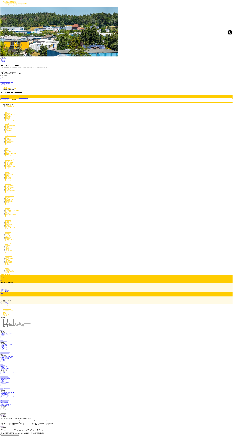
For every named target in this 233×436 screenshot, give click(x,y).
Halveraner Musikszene (5, 352)
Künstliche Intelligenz (9, 196)
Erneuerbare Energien (9, 141)
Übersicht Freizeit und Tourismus (6, 356)
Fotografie (7, 150)
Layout (6, 198)
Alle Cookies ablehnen (5, 434)
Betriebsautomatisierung (10, 125)
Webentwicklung (8, 265)
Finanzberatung (8, 145)
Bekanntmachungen (4, 337)
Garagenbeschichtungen (10, 155)
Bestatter (7, 124)
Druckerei (7, 137)
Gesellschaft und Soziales (8, 310)
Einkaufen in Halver (5, 98)
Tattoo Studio (7, 240)
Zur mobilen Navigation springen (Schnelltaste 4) (12, 4)
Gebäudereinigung (8, 160)
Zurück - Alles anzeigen (5, 274)
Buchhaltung (7, 127)
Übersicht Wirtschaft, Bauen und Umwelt (8, 372)
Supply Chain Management (10, 239)
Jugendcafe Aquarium (4, 400)
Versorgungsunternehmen (5, 388)
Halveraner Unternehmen (14, 98)
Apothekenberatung (9, 107)
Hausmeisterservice (9, 163)
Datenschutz (2, 60)
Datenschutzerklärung (197, 411)
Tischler (6, 246)
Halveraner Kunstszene (4, 353)
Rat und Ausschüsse (4, 336)
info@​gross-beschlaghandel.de (6, 303)
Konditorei (7, 191)
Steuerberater (7, 235)
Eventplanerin (8, 142)
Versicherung (7, 260)
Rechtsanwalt (7, 221)
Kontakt (4, 312)
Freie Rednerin (8, 151)
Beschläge (7, 123)
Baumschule (7, 118)
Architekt (7, 108)
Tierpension (7, 245)
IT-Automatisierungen (9, 180)
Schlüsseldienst (8, 226)
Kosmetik (7, 195)
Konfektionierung (8, 192)
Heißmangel (7, 165)
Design (6, 135)
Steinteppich (7, 234)
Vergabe (2, 385)
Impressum (2, 61)
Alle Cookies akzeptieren (14, 434)
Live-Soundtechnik (9, 199)
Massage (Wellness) (9, 203)
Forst (6, 149)
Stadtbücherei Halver (4, 349)
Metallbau (7, 204)
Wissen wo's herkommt (4, 377)
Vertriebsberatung (8, 261)
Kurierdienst (7, 197)
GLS (1, 276)
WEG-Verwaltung (8, 267)
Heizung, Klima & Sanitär (10, 166)
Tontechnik (7, 248)
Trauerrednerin (8, 251)
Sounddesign (7, 233)
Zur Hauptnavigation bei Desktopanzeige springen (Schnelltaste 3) (15, 3)
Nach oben (2, 317)
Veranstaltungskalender (4, 358)
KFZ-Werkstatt (8, 188)
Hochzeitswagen (8, 169)
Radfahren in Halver (4, 366)
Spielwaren (2, 278)
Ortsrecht (2, 338)
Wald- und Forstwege (4, 373)
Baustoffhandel (8, 119)
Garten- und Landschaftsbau (10, 157)
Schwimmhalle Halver (4, 368)
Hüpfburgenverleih (9, 174)
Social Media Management (10, 231)
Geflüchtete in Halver (4, 405)
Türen (6, 255)
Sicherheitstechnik (8, 229)
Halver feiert (2, 359)
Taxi (6, 241)
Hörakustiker (7, 171)
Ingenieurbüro (8, 178)
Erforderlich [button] (2, 415)
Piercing (6, 216)
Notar (6, 212)
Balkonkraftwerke (8, 111)
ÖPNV (1, 389)
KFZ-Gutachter (8, 184)
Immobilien (7, 175)
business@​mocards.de (4, 290)
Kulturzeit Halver (3, 345)
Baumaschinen (8, 116)
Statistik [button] (2, 426)
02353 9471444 (3, 289)
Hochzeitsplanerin (8, 168)
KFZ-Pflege (7, 186)
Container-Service (8, 130)
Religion (2, 403)
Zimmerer (7, 272)
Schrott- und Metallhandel (10, 227)
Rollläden (7, 225)
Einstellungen (3, 414)
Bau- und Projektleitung (10, 114)
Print (6, 219)
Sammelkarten (3, 277)
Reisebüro (7, 223)
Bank (6, 112)
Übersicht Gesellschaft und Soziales (7, 392)
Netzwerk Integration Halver (5, 404)
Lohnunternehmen (8, 200)
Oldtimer (7, 213)
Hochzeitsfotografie (9, 167)
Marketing (7, 202)
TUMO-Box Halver (4, 347)
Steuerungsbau (8, 236)
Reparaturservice (8, 224)
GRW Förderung (3, 380)
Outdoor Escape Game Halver (6, 357)
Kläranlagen (7, 189)
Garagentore (7, 156)
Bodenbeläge (7, 126)
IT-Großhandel (8, 183)
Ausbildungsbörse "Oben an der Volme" (8, 374)
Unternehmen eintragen (23, 98)
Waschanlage (7, 263)
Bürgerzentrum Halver (4, 395)
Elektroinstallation (8, 139)
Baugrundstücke (3, 384)
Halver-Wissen (3, 348)
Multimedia (7, 208)
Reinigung (7, 222)
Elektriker (7, 138)
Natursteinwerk (8, 211)
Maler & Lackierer (8, 201)
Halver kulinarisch (4, 360)
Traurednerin (7, 252)
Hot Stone (7, 172)
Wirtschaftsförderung (4, 379)
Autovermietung (8, 109)
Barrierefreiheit (6, 314)
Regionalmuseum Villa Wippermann (7, 350)
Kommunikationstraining (10, 190)
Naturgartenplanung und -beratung (12, 210)
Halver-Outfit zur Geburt (5, 393)
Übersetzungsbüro (8, 256)
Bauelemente (7, 115)
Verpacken (7, 259)
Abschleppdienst (8, 105)
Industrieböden (8, 177)
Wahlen (1, 340)
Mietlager (7, 205)
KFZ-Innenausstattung (9, 185)
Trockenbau (7, 253)
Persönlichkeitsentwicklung (10, 214)
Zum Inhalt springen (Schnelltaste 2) (10, 2)
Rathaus (2, 335)
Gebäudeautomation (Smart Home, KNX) (13, 159)
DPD (1, 275)
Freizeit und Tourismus (7, 307)
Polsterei (7, 217)
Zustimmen (4, 416)
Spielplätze (2, 367)
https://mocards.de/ (4, 291)
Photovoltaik (7, 215)
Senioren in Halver (4, 401)
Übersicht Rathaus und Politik (6, 333)
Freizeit (1, 362)
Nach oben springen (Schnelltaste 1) (10, 1)
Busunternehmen (8, 128)
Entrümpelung (8, 140)
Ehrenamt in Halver (4, 402)
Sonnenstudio (8, 232)
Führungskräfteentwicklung (10, 153)
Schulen (2, 346)
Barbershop (7, 113)
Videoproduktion (8, 262)
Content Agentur (8, 131)
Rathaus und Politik (6, 305)
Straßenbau (7, 238)
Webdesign (7, 264)
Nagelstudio (7, 209)
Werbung (7, 268)
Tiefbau (6, 244)
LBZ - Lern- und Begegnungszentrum (7, 396)
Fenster (6, 144)
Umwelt (2, 381)
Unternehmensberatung (9, 258)
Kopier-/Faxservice (9, 193)
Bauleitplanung (3, 383)
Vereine (1, 364)
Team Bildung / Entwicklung (10, 243)
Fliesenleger (7, 147)
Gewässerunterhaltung (4, 382)
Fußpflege (7, 154)
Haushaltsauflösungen (9, 162)
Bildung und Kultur (6, 306)
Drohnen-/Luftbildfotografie (10, 136)
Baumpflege (7, 117)
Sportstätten (2, 365)
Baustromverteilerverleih (10, 120)
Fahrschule (7, 143)
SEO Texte (7, 228)
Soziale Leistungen (4, 394)
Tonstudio (7, 247)
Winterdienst (7, 269)
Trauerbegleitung (8, 250)
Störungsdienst (8, 237)
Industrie (7, 176)
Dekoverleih (7, 133)
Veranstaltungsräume (4, 369)
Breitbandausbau (3, 386)
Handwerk (7, 161)
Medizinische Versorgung (5, 397)
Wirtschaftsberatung (9, 270)
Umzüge (7, 257)
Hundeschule (7, 173)
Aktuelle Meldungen (4, 334)
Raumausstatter (8, 220)
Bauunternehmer (8, 121)
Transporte (7, 249)
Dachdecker (7, 132)
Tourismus (2, 361)
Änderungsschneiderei (9, 106)
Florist (6, 148)
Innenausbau (7, 179)
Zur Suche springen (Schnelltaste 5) (10, 5)
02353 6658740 (3, 302)
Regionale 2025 (3, 341)
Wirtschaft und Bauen (7, 309)
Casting (6, 129)
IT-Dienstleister (8, 181)
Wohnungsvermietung (9, 271)
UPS (1, 280)
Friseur (6, 152)
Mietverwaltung (8, 207)
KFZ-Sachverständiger (9, 187)
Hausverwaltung (8, 164)
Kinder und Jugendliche (5, 398)
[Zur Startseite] (116, 58)
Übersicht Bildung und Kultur (6, 344)
